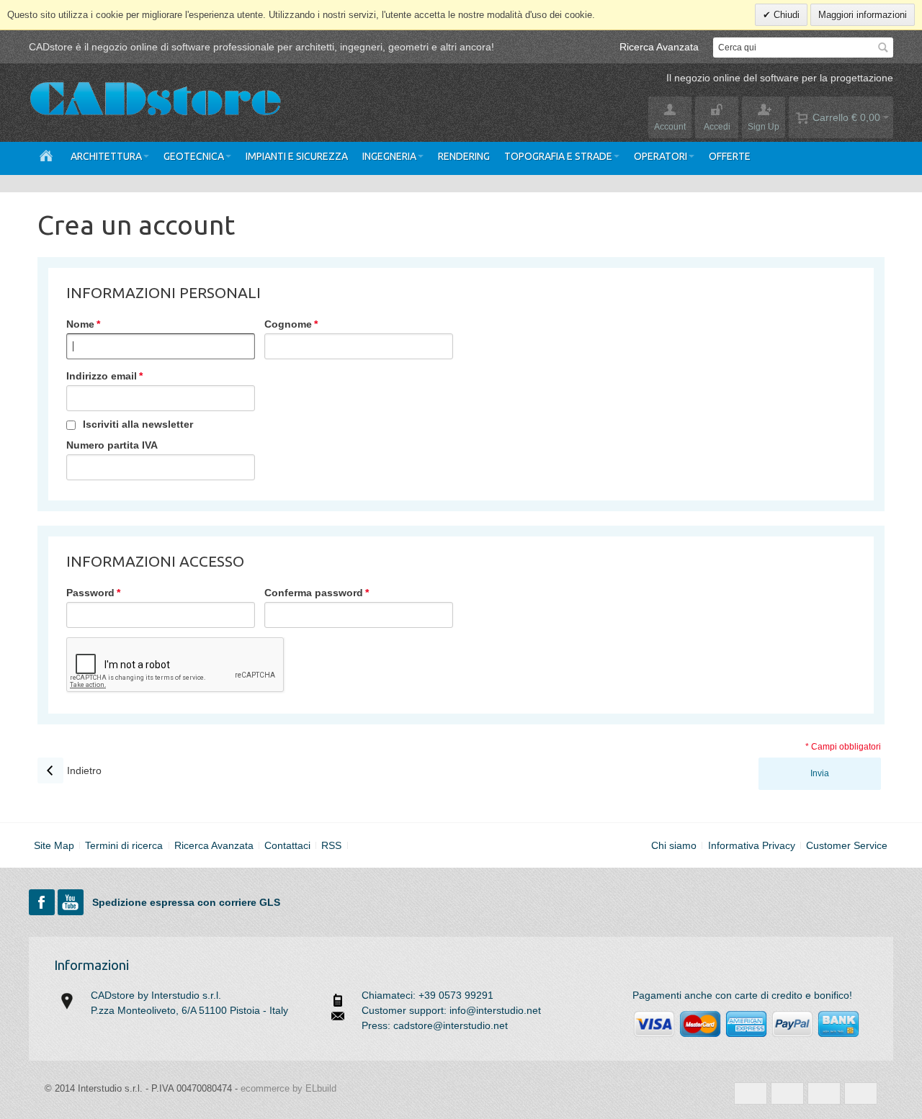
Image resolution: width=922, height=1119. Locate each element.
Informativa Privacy (751, 845)
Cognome (288, 324)
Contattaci (287, 845)
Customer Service (846, 845)
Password (90, 592)
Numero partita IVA (112, 445)
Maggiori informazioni (862, 14)
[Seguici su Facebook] (43, 902)
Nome (80, 324)
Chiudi (785, 14)
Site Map (54, 845)
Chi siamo (674, 845)
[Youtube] (72, 902)
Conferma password (313, 592)
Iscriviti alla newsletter (138, 424)
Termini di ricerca (124, 845)
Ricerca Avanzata (659, 47)
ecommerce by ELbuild (288, 1088)
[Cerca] (883, 47)
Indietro (69, 770)
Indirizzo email (101, 376)
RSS (331, 845)
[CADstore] (155, 101)
